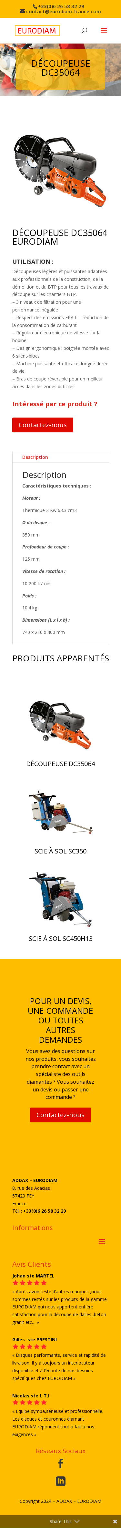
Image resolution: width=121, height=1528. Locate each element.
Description (35, 457)
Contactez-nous (43, 424)
